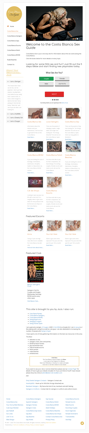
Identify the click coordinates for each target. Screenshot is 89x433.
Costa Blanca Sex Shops (53, 414)
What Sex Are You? (54, 72)
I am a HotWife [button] (15, 114)
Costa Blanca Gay (72, 122)
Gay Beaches (30, 417)
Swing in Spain (46, 331)
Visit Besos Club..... (33, 301)
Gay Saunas (49, 399)
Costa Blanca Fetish (13, 50)
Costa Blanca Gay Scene (33, 411)
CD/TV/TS (62, 84)
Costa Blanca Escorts (14, 45)
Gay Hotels (29, 420)
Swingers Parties (31, 405)
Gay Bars (29, 414)
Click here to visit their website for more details (54, 364)
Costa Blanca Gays (13, 41)
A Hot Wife (56, 327)
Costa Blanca (14, 13)
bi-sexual (77, 327)
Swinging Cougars (35, 321)
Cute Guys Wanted (12, 408)
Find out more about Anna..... (35, 247)
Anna (29, 234)
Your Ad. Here (51, 234)
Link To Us (9, 417)
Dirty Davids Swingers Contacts (36, 380)
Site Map (68, 420)
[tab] (14, 81)
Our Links (9, 414)
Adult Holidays (50, 408)
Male (46, 84)
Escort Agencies (71, 411)
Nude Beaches (12, 60)
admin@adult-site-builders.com (52, 373)
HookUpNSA (30, 383)
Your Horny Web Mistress (14, 405)
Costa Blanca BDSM (13, 55)
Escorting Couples (71, 408)
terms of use (65, 102)
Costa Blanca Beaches (70, 156)
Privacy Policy (50, 420)
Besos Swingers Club (33, 285)
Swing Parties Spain (36, 323)
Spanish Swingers (32, 402)
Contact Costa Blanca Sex (54, 417)
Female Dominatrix (72, 414)
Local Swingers (52, 122)
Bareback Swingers (32, 386)
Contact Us (10, 64)
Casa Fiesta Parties (36, 314)
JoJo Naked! (10, 411)
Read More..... (31, 137)
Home (12, 26)
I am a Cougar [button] (15, 121)
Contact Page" (72, 369)
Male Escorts (70, 405)
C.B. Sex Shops (33, 191)
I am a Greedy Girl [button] (16, 117)
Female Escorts (70, 402)
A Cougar (45, 327)
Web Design (10, 420)
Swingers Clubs (31, 408)
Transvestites (70, 417)
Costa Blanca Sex (12, 31)
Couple (46, 79)
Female (62, 78)
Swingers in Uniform (32, 389)
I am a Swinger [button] (15, 81)
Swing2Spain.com (35, 319)
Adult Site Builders (51, 422)
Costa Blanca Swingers (14, 36)
